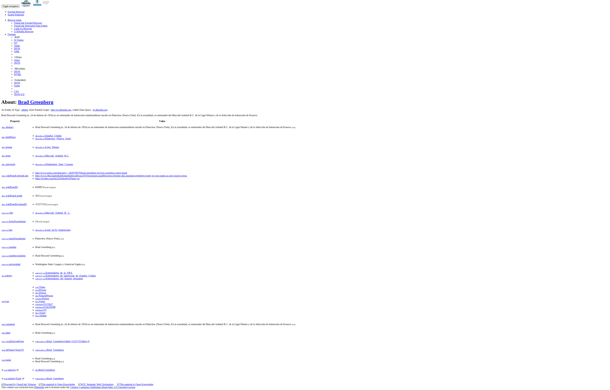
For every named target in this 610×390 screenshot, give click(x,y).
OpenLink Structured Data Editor (30, 25)
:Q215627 (44, 304)
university (9, 164)
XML (17, 51)
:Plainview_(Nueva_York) (53, 138)
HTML (17, 74)
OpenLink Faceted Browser (28, 23)
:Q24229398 (45, 307)
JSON (17, 48)
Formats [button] (12, 34)
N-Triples (19, 40)
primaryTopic (12, 378)
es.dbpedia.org (100, 110)
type (5, 301)
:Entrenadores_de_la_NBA (53, 272)
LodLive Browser (23, 28)
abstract (7, 127)
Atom (17, 60)
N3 (15, 43)
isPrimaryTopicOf (13, 350)
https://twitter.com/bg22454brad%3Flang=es (57, 178)
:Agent (40, 301)
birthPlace (9, 137)
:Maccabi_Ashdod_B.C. (52, 155)
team (6, 155)
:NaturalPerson (44, 295)
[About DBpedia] (26, 6)
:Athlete (41, 315)
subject (7, 275)
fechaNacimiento (14, 221)
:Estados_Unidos (48, 135)
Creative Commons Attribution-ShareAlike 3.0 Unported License (102, 387)
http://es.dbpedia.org (61, 110)
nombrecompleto (14, 255)
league (7, 147)
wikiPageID (10, 187)
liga (7, 230)
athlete (24, 110)
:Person (40, 290)
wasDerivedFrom (13, 341)
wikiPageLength (12, 195)
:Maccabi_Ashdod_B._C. (52, 213)
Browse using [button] (14, 20)
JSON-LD (19, 94)
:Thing (40, 287)
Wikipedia (39, 387)
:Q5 (41, 310)
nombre (9, 247)
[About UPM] (41, 6)
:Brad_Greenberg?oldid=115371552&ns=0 (62, 341)
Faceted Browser (16, 11)
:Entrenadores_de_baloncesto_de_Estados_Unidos (65, 275)
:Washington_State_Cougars (54, 164)
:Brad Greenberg (45, 370)
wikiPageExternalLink (15, 175)
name (6, 360)
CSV (16, 91)
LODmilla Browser (24, 31)
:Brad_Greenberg (49, 350)
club (7, 213)
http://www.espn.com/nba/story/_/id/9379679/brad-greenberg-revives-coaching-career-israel (81, 173)
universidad (11, 264)
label (6, 332)
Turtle (17, 45)
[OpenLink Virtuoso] (18, 384)
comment (8, 324)
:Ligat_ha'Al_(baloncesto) (53, 230)
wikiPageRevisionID (14, 204)
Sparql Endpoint (16, 14)
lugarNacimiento (13, 238)
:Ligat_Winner (47, 147)
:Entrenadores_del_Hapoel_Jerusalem (59, 278)
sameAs (10, 370)
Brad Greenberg (35, 102)
